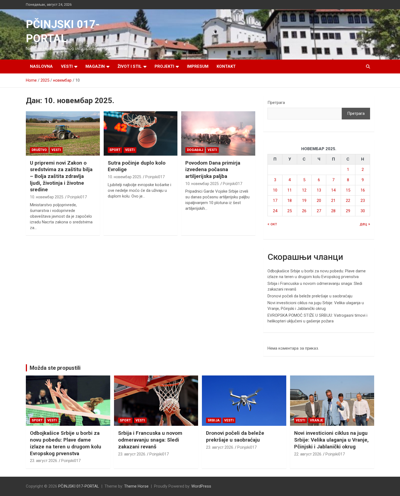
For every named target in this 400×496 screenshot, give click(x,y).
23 (363, 200)
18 (289, 200)
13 (319, 190)
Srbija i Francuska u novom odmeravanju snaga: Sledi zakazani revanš (150, 439)
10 (275, 190)
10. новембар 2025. (47, 197)
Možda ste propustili (55, 368)
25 (289, 210)
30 (363, 210)
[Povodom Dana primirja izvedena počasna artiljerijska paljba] (218, 133)
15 (348, 190)
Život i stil (130, 66)
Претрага (276, 102)
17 (275, 200)
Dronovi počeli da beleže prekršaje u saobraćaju (309, 296)
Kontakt (226, 66)
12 (304, 190)
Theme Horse (136, 486)
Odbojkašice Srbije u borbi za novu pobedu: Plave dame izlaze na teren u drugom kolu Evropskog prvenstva (65, 443)
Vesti (67, 66)
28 (333, 210)
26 (304, 210)
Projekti (164, 66)
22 (348, 200)
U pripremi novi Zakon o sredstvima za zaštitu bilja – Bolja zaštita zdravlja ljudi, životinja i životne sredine (61, 176)
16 (363, 190)
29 (348, 210)
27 (319, 210)
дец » (365, 223)
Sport (115, 150)
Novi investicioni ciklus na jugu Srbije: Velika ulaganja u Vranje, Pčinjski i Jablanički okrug (331, 439)
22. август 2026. (308, 454)
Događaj (195, 150)
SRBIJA (214, 420)
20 (319, 200)
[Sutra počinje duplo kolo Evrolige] (140, 133)
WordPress (201, 486)
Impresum (197, 66)
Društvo (39, 150)
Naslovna (41, 66)
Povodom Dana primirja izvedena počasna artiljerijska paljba (212, 169)
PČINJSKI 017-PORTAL (78, 486)
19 (304, 200)
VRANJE (316, 420)
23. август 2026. (44, 460)
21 (333, 200)
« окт (272, 223)
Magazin (95, 66)
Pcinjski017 (77, 197)
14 (333, 190)
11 (289, 190)
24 (275, 210)
